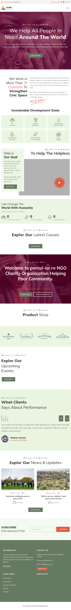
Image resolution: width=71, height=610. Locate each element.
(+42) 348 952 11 (16, 2)
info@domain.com (46, 564)
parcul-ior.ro (44, 606)
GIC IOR (20, 503)
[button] (61, 418)
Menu (67, 8)
